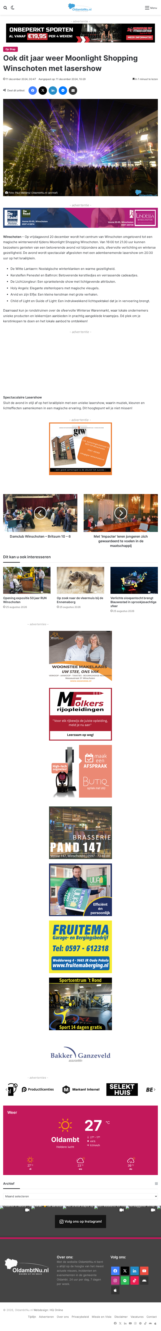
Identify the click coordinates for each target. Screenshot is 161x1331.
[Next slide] (154, 1089)
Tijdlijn (32, 1316)
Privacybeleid (80, 1316)
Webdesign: (42, 1310)
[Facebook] (33, 90)
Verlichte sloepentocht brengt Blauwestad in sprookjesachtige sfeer (133, 602)
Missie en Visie (102, 1316)
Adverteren (46, 1316)
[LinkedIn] (53, 90)
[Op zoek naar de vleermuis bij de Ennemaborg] (80, 580)
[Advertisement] (80, 363)
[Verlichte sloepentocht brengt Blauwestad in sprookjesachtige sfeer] (134, 580)
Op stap (10, 49)
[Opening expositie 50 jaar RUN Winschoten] (27, 580)
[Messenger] (63, 90)
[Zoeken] (5, 9)
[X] (43, 90)
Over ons (63, 1316)
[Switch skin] (12, 9)
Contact (152, 1316)
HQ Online (56, 1310)
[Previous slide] (6, 1089)
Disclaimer (121, 1316)
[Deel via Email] (73, 90)
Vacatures (137, 1316)
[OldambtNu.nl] (80, 7)
